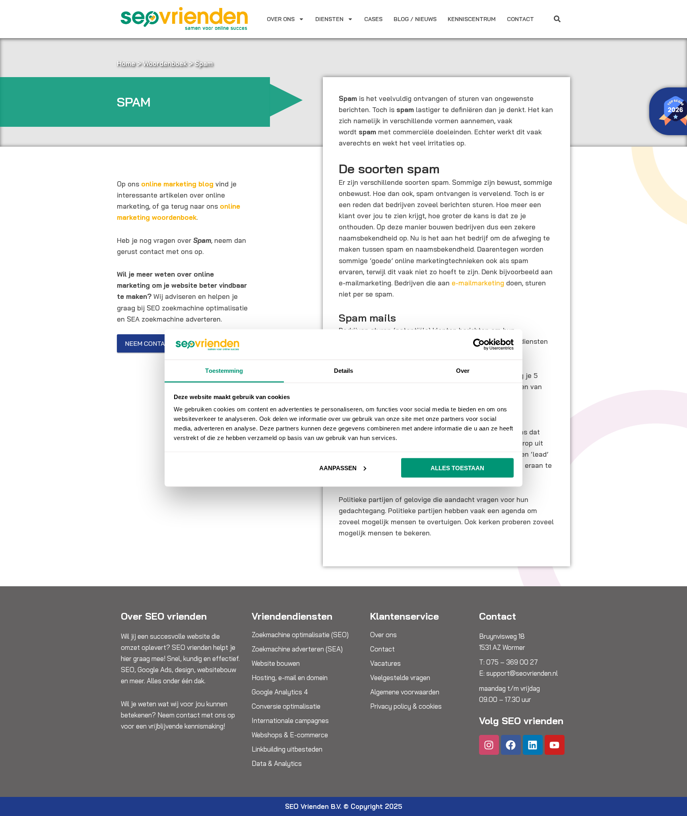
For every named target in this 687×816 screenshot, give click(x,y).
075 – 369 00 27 (512, 662)
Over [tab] (463, 370)
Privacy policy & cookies (406, 706)
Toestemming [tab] (224, 370)
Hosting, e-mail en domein (290, 678)
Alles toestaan (457, 467)
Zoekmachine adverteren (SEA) (297, 649)
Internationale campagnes (290, 721)
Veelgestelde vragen (400, 678)
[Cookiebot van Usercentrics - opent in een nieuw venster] (479, 344)
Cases (373, 19)
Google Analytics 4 (280, 692)
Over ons (281, 19)
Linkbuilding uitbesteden (287, 749)
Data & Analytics (277, 764)
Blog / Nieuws (415, 19)
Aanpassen (338, 467)
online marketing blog (177, 184)
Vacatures (385, 663)
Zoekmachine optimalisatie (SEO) (300, 635)
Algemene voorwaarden (404, 692)
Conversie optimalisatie (286, 706)
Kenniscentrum (472, 19)
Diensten (329, 19)
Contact (520, 19)
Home (126, 63)
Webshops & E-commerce (290, 735)
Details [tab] (343, 370)
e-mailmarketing (478, 283)
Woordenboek (165, 63)
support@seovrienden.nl (522, 673)
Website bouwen (276, 663)
